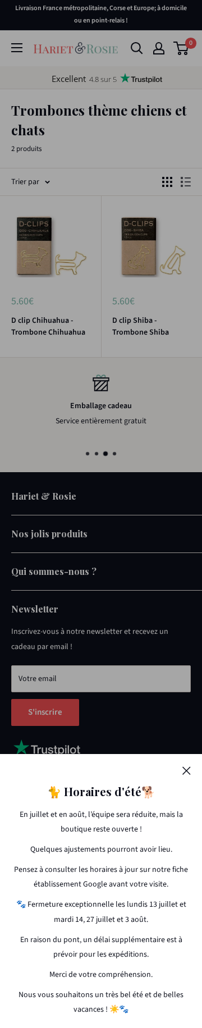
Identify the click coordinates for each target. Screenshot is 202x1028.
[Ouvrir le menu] (16, 47)
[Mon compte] (158, 48)
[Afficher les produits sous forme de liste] (186, 182)
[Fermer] (186, 770)
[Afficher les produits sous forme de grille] (167, 182)
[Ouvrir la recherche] (137, 48)
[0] (182, 48)
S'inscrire (45, 712)
